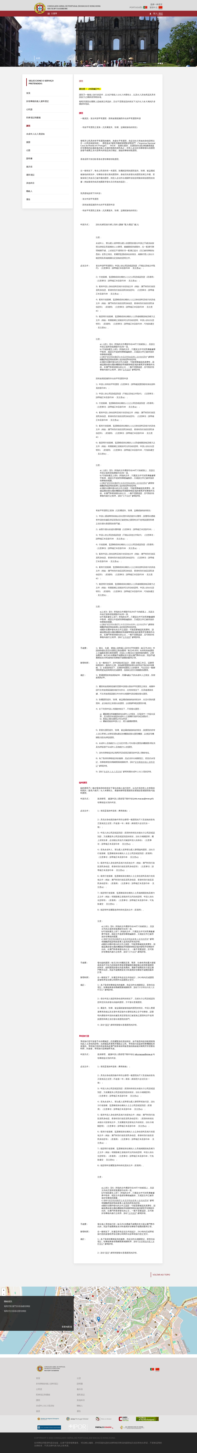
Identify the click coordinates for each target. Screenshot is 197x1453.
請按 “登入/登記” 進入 (128, 224)
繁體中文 (154, 7)
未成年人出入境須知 (35, 134)
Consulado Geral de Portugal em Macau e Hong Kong (40, 8)
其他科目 (30, 183)
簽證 (28, 142)
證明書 (29, 158)
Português (136, 7)
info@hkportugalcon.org (19, 1321)
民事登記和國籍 (33, 117)
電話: (6, 1315)
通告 (28, 199)
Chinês (157, 1369)
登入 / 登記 (158, 13)
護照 (28, 126)
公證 (28, 150)
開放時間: (8, 1309)
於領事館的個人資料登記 (37, 101)
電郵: (6, 1321)
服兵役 (29, 166)
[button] (98, 1319)
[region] (98, 1322)
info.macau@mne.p (142, 799)
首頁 (28, 93)
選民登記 (30, 175)
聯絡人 (29, 191)
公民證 (29, 109)
